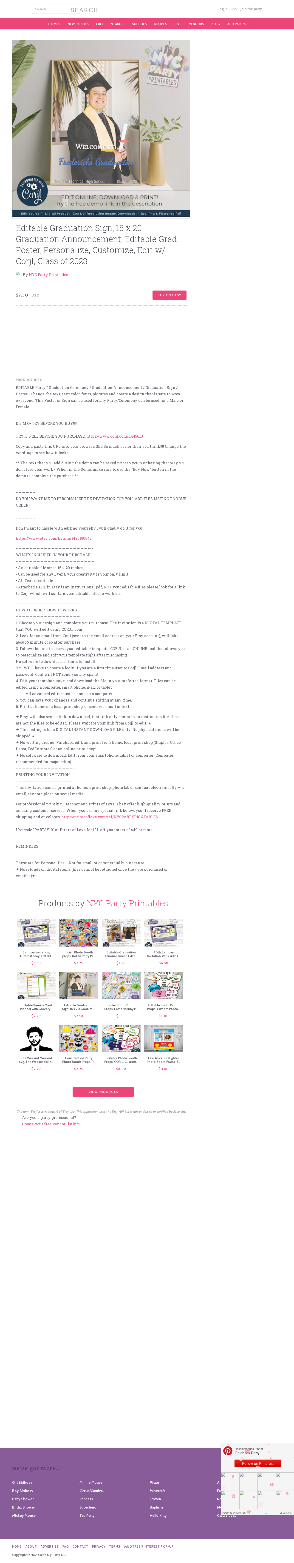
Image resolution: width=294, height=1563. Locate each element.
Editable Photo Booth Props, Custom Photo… (163, 1007)
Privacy (98, 1546)
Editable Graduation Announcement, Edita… (121, 954)
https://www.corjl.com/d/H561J (114, 436)
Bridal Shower (23, 1507)
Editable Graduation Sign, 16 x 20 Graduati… (78, 1007)
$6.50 (121, 1016)
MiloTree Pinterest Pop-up (149, 1546)
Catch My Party (147, 9)
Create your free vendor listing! (51, 1123)
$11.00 (163, 1069)
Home (17, 1546)
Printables (110, 24)
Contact (80, 1546)
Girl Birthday (22, 1482)
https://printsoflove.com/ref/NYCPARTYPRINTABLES (109, 816)
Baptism (156, 1507)
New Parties (78, 24)
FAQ (65, 1546)
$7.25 (78, 963)
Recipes (160, 24)
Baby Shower (23, 1499)
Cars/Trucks (226, 1515)
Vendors (196, 24)
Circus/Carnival (91, 1491)
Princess (86, 1499)
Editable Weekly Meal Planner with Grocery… (36, 1007)
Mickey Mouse (24, 1515)
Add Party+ (237, 24)
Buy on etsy (169, 295)
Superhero (87, 1507)
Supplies (139, 24)
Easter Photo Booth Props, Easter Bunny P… (121, 1007)
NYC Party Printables (48, 274)
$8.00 (164, 1016)
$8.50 (36, 963)
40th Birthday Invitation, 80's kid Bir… (163, 954)
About (31, 1546)
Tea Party (86, 1515)
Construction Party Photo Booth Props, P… (78, 1060)
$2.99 (36, 1016)
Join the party (251, 9)
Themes (53, 24)
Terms (115, 1546)
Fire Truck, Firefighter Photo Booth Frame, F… (164, 1060)
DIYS (178, 24)
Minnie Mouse (90, 1482)
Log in (223, 9)
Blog (216, 24)
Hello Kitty (158, 1515)
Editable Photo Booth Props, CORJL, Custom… (121, 1060)
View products (103, 1092)
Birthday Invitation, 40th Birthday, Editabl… (36, 954)
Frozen (155, 1499)
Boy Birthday (22, 1491)
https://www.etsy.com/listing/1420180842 (54, 538)
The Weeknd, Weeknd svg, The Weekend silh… (36, 1060)
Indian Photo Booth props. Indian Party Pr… (78, 954)
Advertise (50, 1546)
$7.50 (121, 963)
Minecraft (157, 1491)
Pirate (154, 1482)
